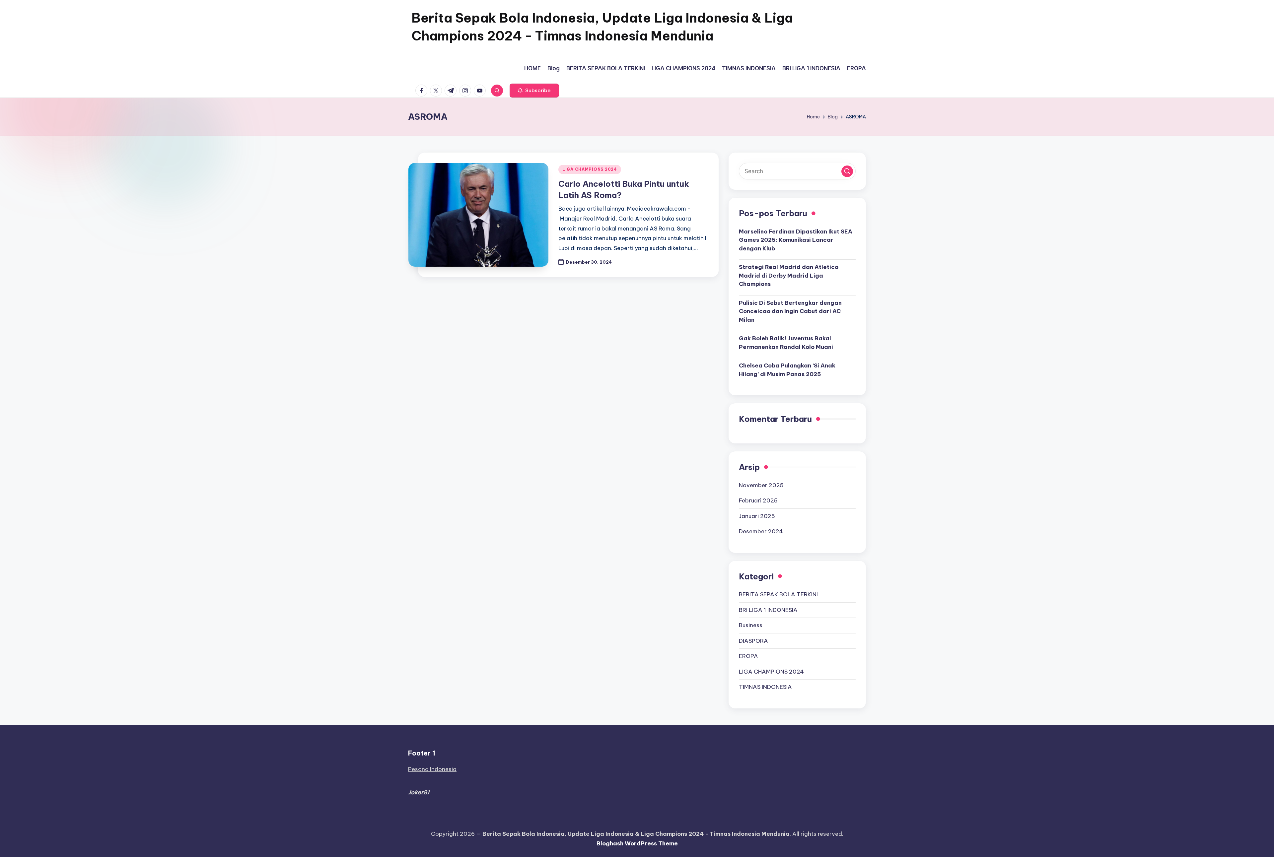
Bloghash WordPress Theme (637, 843)
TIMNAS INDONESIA (765, 687)
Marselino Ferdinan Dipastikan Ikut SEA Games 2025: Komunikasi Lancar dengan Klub (795, 240)
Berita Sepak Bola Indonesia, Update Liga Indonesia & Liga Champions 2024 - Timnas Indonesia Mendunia (602, 27)
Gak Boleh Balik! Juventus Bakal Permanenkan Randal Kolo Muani (786, 343)
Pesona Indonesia (432, 769)
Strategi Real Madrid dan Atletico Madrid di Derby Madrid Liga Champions (788, 275)
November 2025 (761, 485)
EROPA (748, 656)
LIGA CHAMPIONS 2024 (589, 169)
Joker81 (418, 792)
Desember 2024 (761, 531)
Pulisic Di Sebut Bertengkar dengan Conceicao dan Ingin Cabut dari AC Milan (790, 311)
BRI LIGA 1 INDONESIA (768, 610)
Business (750, 625)
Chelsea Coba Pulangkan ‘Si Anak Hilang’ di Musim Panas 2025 (787, 370)
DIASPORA (753, 640)
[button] (534, 91)
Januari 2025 (757, 516)
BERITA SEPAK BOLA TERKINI (778, 594)
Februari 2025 (758, 500)
